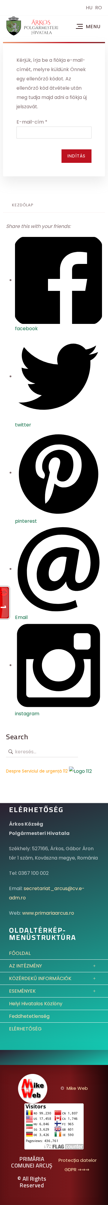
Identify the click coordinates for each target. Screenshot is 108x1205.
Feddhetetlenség (29, 1016)
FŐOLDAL (20, 953)
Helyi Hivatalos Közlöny (35, 1003)
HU (90, 7)
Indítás (77, 156)
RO (98, 7)
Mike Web (77, 1088)
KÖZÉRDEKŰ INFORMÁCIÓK (40, 978)
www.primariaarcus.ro (48, 913)
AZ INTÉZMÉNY (25, 965)
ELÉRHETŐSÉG (25, 1028)
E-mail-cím (31, 121)
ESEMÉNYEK (22, 991)
